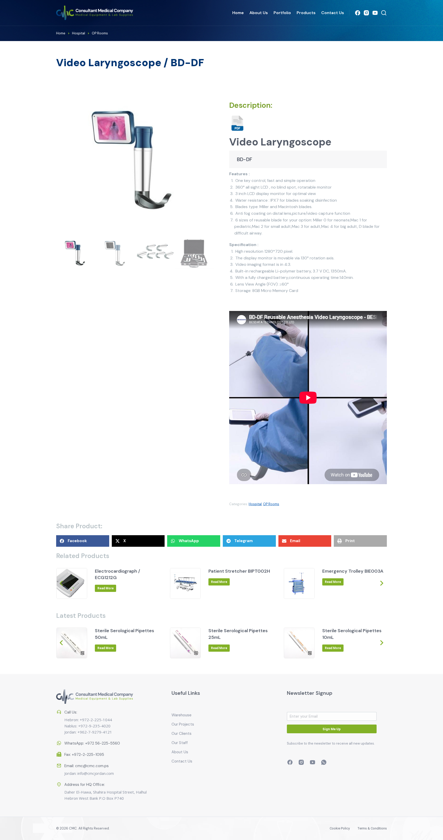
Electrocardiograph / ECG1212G (117, 574)
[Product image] (72, 583)
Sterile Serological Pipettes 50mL (124, 634)
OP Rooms (271, 504)
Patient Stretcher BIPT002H (239, 571)
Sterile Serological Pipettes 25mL (238, 634)
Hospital (255, 504)
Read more (105, 588)
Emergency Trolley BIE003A (353, 571)
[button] (82, 541)
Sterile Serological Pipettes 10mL (351, 634)
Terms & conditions (372, 828)
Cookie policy (340, 828)
